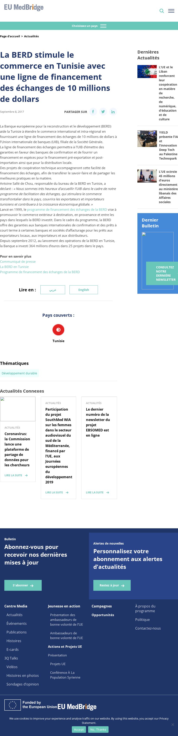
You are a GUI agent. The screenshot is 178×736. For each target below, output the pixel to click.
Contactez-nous (148, 628)
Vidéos (12, 666)
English (83, 290)
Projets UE (58, 664)
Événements (17, 623)
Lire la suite (13, 475)
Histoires (14, 640)
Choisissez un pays (85, 26)
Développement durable (19, 373)
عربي (52, 290)
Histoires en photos (23, 675)
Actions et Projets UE (65, 646)
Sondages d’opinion (23, 684)
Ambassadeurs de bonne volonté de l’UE (66, 635)
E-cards (13, 649)
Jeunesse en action (64, 606)
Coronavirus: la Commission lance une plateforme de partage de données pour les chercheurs (17, 449)
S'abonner (20, 585)
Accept (79, 729)
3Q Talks (11, 658)
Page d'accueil (10, 36)
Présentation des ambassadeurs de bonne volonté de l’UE (66, 620)
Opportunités (103, 615)
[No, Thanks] (172, 724)
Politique (142, 619)
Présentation (57, 655)
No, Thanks (98, 729)
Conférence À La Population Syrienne (65, 674)
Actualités (31, 36)
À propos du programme (145, 608)
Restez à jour (109, 585)
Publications (17, 632)
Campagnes (102, 606)
